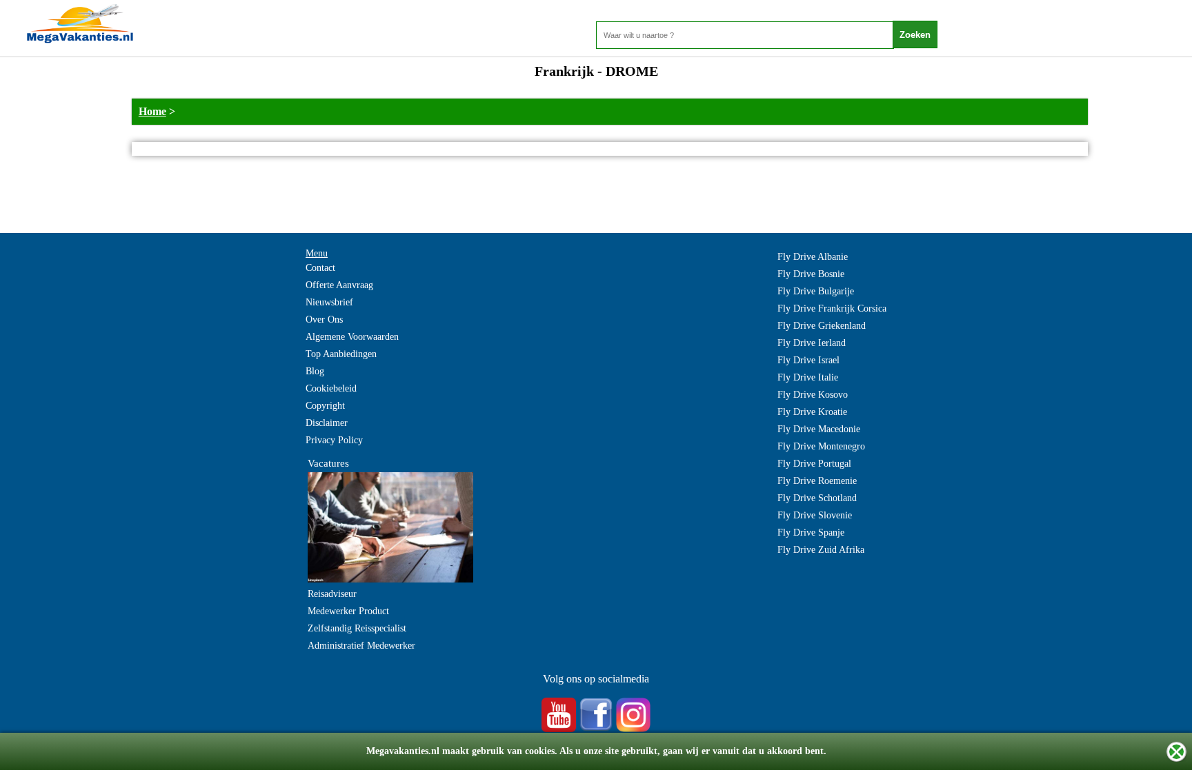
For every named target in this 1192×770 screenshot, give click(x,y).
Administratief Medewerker (361, 645)
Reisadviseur (332, 594)
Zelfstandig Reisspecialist (357, 628)
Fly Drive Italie (807, 377)
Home (152, 111)
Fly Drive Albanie (812, 257)
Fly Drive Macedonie (818, 429)
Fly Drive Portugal (814, 463)
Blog (315, 371)
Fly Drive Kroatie (812, 412)
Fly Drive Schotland (817, 498)
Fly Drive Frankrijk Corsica (831, 308)
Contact (320, 268)
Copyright (325, 406)
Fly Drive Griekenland (821, 326)
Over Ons (324, 319)
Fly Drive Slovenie (814, 515)
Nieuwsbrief (329, 302)
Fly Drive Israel (808, 360)
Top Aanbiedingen (341, 354)
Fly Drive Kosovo (812, 394)
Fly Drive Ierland (811, 343)
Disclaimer (327, 423)
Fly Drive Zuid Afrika (820, 550)
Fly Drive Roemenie (817, 481)
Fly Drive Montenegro (821, 446)
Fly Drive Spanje (810, 532)
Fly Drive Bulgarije (815, 291)
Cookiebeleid (331, 388)
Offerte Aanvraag (339, 285)
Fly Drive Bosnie (810, 274)
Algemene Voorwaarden (352, 337)
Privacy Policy (334, 440)
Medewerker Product (348, 611)
